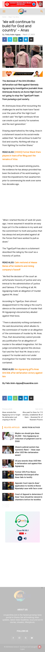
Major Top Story (14, 17)
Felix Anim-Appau (13, 34)
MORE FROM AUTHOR (31, 427)
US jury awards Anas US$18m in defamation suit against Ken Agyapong (28, 463)
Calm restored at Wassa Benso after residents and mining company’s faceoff (19, 266)
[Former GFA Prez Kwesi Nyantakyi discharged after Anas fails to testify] (8, 475)
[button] (4, 11)
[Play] (20, 538)
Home (4, 17)
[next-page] (7, 505)
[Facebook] (4, 39)
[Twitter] (10, 39)
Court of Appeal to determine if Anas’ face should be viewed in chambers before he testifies (29, 497)
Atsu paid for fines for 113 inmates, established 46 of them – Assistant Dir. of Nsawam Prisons (33, 416)
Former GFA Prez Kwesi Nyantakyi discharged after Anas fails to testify (27, 474)
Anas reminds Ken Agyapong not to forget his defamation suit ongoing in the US (11, 416)
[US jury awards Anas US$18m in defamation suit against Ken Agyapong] (8, 463)
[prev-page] (3, 505)
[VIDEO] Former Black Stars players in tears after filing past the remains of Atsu (21, 156)
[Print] (31, 39)
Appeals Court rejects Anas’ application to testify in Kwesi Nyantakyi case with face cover (28, 486)
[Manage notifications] (39, 647)
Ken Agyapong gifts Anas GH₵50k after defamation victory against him (22, 373)
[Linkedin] (20, 39)
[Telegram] (26, 39)
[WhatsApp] (15, 39)
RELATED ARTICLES (12, 427)
